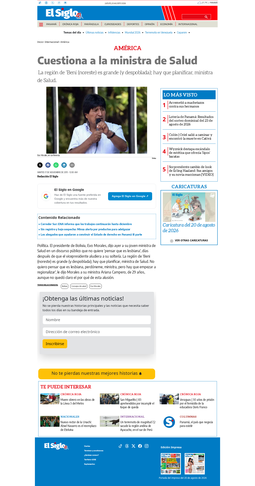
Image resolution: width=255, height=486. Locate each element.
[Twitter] (40, 165)
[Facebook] (60, 3)
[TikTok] (41, 3)
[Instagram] (66, 3)
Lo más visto (180, 94)
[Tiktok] (120, 445)
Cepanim (182, 32)
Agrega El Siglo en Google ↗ (130, 196)
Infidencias (114, 32)
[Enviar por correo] (72, 165)
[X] (54, 3)
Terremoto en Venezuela (158, 32)
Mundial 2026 (132, 32)
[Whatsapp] (56, 165)
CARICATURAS (189, 186)
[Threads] (48, 3)
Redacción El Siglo (47, 176)
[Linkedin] (64, 165)
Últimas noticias (94, 32)
